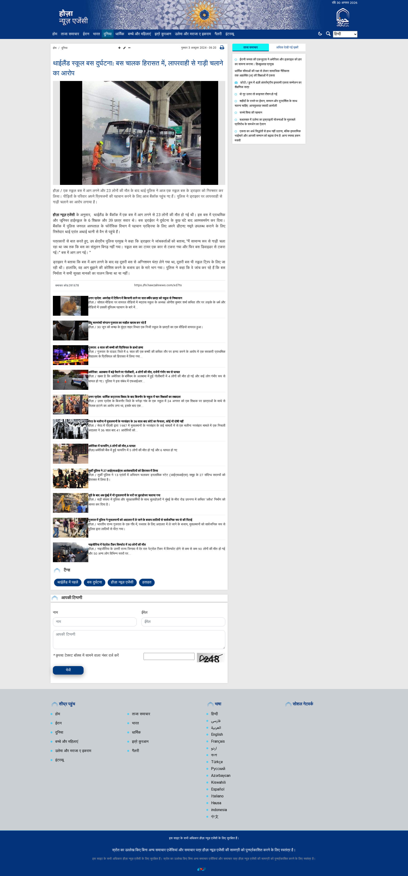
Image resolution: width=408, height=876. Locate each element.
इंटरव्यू (229, 34)
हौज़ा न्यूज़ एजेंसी (122, 582)
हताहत (146, 582)
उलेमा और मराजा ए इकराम (193, 34)
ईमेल (144, 613)
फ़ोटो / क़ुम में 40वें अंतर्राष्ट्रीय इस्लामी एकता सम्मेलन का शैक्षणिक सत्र (268, 85)
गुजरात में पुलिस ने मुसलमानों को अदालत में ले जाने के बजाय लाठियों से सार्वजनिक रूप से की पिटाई (140, 520)
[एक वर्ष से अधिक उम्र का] (70, 306)
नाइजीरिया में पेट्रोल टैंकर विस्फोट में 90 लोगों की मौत (117, 544)
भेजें (68, 670)
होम (54, 34)
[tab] (250, 47)
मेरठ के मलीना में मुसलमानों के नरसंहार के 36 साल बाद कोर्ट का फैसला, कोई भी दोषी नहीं (135, 421)
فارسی (216, 721)
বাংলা (214, 755)
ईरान (86, 34)
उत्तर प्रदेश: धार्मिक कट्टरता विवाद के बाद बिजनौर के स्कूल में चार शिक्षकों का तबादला (134, 397)
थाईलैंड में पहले (67, 582)
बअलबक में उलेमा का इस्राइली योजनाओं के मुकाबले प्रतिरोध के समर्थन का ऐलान (265, 122)
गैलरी (218, 34)
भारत (96, 34)
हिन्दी (214, 714)
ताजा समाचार (70, 34)
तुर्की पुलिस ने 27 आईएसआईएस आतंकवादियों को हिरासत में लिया (123, 470)
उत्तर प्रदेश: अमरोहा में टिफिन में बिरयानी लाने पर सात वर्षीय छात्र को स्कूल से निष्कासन (135, 298)
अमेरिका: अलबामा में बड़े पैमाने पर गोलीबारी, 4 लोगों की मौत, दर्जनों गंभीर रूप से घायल (134, 372)
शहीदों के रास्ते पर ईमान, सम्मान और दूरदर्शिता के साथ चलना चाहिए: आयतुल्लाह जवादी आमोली (266, 103)
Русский (218, 769)
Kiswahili (218, 783)
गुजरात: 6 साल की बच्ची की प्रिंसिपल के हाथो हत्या (115, 347)
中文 (215, 817)
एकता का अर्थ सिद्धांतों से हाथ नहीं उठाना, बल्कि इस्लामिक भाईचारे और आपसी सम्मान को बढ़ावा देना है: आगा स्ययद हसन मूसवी (268, 135)
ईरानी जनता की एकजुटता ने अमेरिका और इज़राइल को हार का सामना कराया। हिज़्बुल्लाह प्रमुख (268, 62)
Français (218, 741)
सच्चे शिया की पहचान (251, 112)
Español (217, 789)
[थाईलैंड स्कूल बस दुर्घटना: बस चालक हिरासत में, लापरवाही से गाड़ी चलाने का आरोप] (139, 133)
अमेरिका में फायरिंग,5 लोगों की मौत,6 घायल (112, 446)
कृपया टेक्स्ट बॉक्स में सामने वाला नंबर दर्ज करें (86, 656)
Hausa (216, 803)
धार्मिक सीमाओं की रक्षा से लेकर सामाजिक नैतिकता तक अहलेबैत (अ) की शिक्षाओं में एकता (262, 73)
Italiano (217, 796)
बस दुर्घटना (94, 582)
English (217, 735)
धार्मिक (119, 34)
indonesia (219, 810)
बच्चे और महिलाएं (139, 34)
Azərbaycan (220, 776)
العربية (216, 728)
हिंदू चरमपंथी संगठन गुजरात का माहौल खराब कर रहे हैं (117, 322)
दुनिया (108, 34)
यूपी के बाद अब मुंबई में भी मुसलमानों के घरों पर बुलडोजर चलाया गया (124, 495)
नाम (55, 613)
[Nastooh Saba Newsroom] (204, 869)
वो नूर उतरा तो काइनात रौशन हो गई (258, 94)
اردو (214, 748)
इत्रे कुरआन (163, 34)
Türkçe (217, 762)
